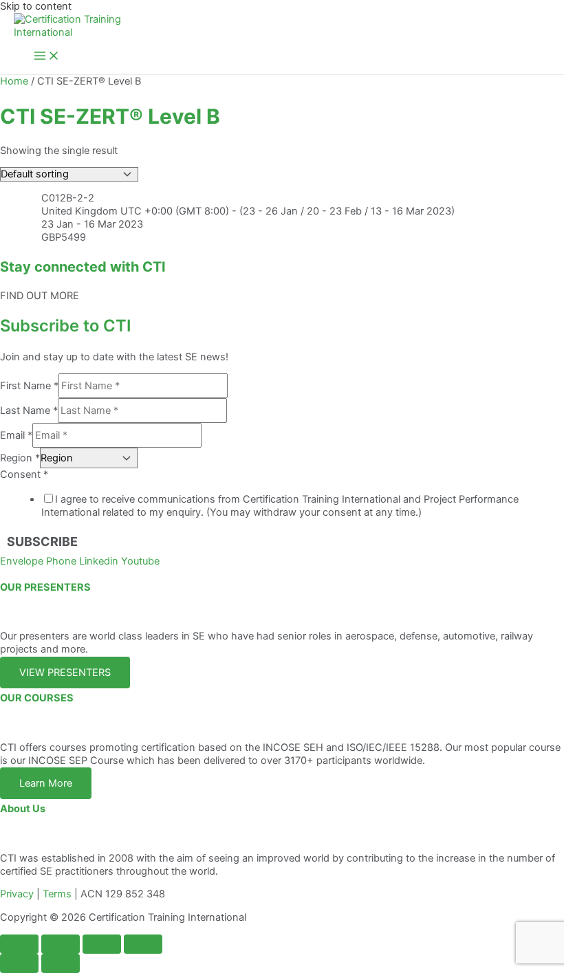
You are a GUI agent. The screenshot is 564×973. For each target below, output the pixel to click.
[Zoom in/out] (19, 944)
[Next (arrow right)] (60, 963)
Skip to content (36, 6)
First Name (29, 386)
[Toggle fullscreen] (60, 944)
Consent (24, 474)
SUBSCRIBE (42, 541)
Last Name (29, 410)
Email (16, 435)
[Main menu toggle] (47, 56)
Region (20, 458)
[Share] (102, 944)
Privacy (17, 894)
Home (14, 81)
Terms (57, 894)
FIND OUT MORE (39, 295)
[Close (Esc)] (143, 944)
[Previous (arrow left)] (19, 963)
